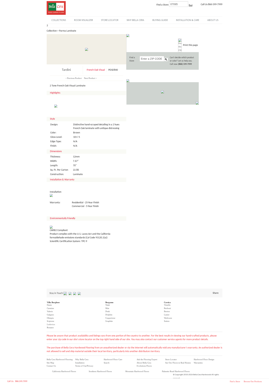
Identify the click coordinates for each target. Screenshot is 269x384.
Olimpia (50, 318)
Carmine (50, 308)
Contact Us (51, 366)
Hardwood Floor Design (204, 359)
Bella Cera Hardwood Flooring (60, 359)
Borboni (167, 308)
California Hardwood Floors (64, 371)
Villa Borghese (53, 302)
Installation (80, 363)
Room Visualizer (83, 20)
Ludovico (51, 324)
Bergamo (109, 302)
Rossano (50, 327)
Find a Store (235, 381)
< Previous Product (74, 78)
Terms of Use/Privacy (84, 366)
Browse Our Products (253, 381)
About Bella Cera (144, 363)
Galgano (50, 315)
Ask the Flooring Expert (147, 359)
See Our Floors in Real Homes (178, 363)
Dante (49, 305)
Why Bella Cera (81, 359)
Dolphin (108, 315)
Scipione (50, 321)
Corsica (167, 302)
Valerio (50, 311)
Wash (107, 305)
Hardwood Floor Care (113, 359)
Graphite (109, 321)
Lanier (166, 315)
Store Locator (171, 359)
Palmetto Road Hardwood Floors (176, 371)
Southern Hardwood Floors (100, 371)
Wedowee (168, 318)
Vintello (167, 305)
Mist (107, 308)
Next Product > (90, 78)
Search (106, 363)
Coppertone (110, 318)
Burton (167, 311)
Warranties (198, 363)
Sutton (166, 321)
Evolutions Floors (144, 366)
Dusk (107, 311)
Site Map (50, 363)
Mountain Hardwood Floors (137, 371)
